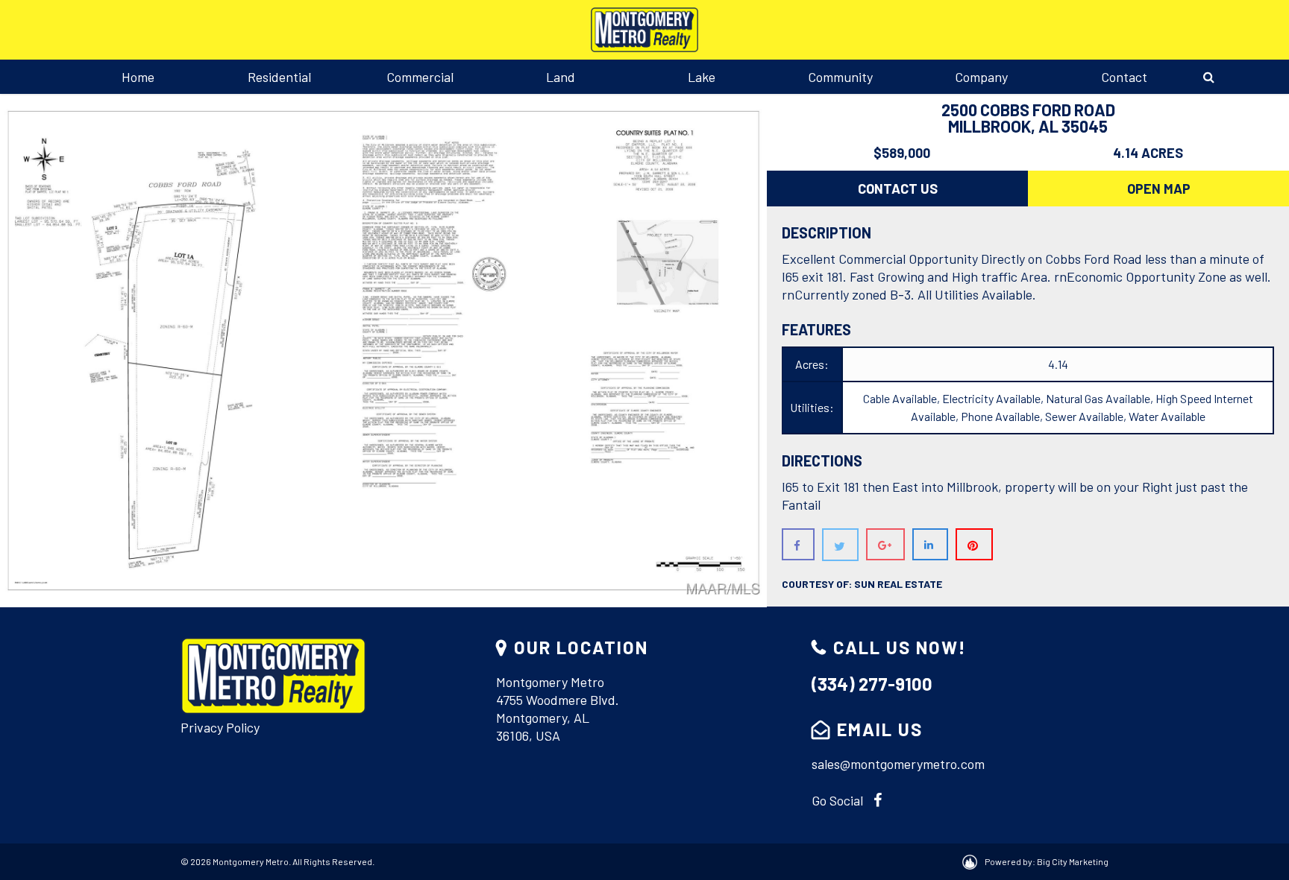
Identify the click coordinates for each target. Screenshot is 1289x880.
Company (981, 77)
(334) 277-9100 (872, 683)
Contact (1124, 77)
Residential (279, 77)
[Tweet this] (840, 544)
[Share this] (798, 544)
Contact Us (898, 188)
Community (840, 77)
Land (560, 77)
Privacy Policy (220, 727)
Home (138, 77)
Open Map (1159, 188)
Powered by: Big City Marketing (1046, 861)
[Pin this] (974, 544)
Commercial (420, 77)
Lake (701, 77)
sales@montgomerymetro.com (898, 764)
